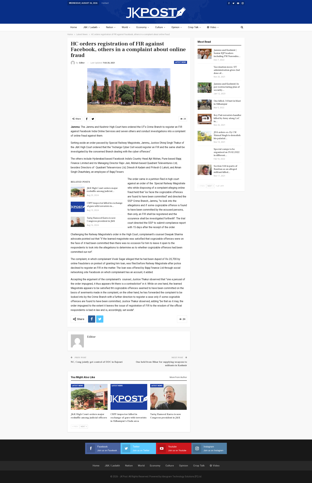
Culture (159, 27)
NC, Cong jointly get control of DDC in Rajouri (97, 362)
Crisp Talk (193, 27)
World (125, 27)
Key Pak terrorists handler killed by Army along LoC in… (227, 118)
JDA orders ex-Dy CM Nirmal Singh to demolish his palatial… (227, 135)
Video (213, 27)
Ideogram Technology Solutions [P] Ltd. (182, 476)
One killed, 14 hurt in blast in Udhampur (227, 103)
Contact (105, 3)
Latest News (180, 62)
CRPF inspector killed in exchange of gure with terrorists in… (105, 205)
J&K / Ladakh (90, 27)
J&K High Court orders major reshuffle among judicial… (102, 190)
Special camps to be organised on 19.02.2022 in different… (227, 152)
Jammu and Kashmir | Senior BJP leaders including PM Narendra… (227, 53)
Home (73, 27)
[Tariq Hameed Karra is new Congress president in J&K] (78, 222)
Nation (109, 27)
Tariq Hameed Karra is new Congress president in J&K (101, 220)
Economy (141, 27)
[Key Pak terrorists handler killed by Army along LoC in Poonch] (205, 119)
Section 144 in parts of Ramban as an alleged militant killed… (225, 169)
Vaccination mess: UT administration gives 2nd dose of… (227, 70)
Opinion (175, 27)
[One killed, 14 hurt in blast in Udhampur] (205, 105)
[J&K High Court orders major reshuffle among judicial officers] (78, 192)
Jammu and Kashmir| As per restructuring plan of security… (227, 87)
